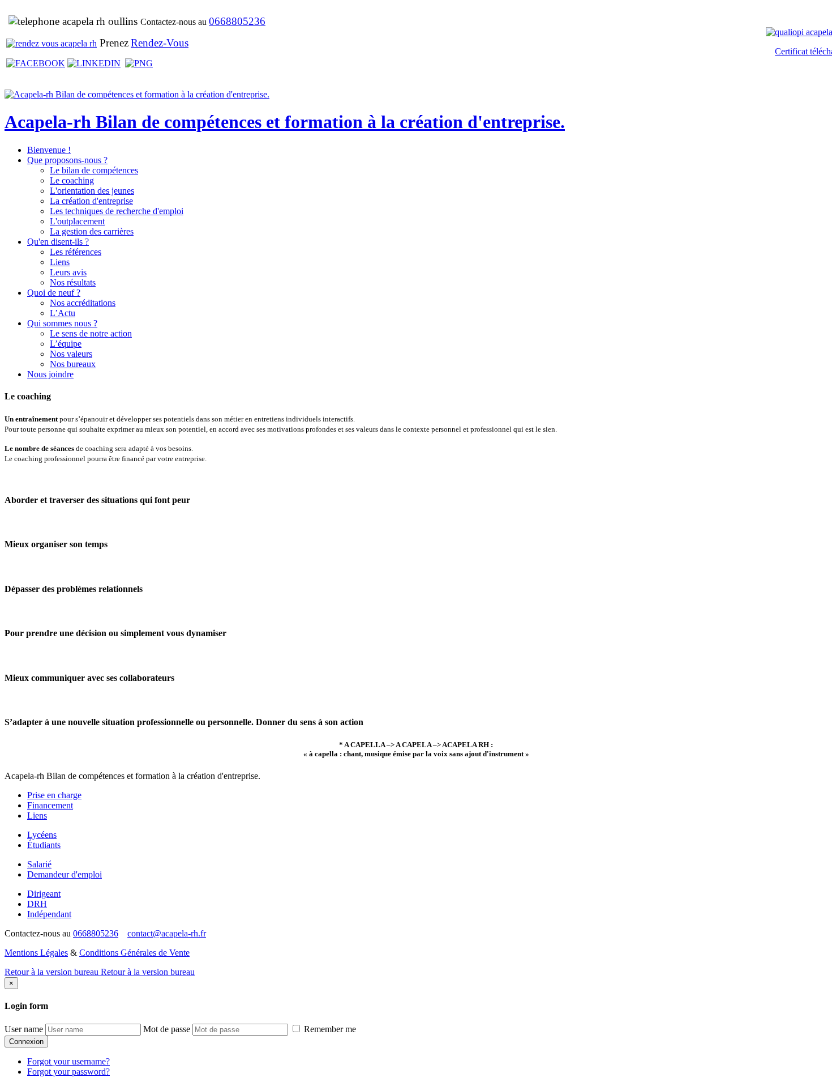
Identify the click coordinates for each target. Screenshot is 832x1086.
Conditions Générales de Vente (134, 952)
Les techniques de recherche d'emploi (116, 211)
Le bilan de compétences (94, 170)
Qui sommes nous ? (62, 323)
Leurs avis (68, 272)
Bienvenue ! (49, 150)
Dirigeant (44, 893)
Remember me (329, 1029)
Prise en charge (54, 795)
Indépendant (49, 914)
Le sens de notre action (91, 333)
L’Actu (62, 313)
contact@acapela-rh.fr (166, 933)
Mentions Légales (36, 952)
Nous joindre (50, 374)
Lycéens (42, 835)
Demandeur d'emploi (64, 874)
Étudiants (44, 845)
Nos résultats (73, 282)
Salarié (39, 864)
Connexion (26, 1041)
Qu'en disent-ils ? (58, 241)
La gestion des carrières (92, 231)
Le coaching (72, 180)
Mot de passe (166, 1029)
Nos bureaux (73, 364)
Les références (75, 252)
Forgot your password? (68, 1071)
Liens (60, 262)
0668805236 (237, 21)
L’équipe (66, 343)
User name (24, 1029)
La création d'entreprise (91, 201)
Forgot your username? (68, 1061)
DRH (37, 904)
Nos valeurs (71, 354)
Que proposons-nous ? (67, 160)
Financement (50, 805)
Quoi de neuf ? (53, 292)
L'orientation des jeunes (92, 190)
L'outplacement (77, 221)
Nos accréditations (82, 303)
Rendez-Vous (159, 43)
